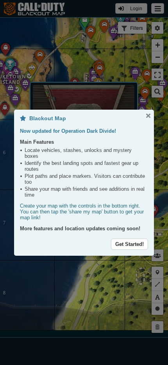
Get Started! (129, 244)
